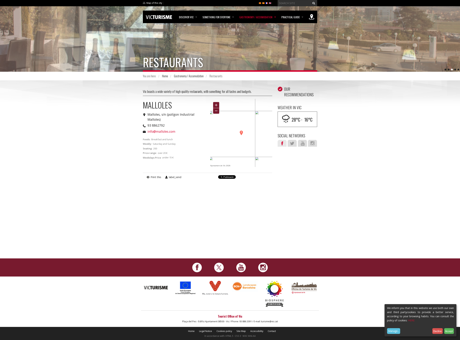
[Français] (266, 3)
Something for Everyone (216, 17)
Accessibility (256, 331)
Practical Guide (290, 17)
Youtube (302, 143)
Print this (156, 177)
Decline (437, 331)
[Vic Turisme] (159, 16)
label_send (175, 177)
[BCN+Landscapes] (245, 286)
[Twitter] (219, 267)
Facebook (282, 143)
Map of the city (154, 2)
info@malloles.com (161, 131)
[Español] (263, 3)
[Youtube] (241, 267)
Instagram (312, 143)
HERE (411, 320)
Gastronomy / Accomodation (255, 17)
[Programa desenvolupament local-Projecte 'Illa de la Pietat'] (185, 287)
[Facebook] (197, 267)
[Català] (260, 3)
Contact (272, 331)
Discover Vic (186, 17)
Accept (449, 331)
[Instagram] (263, 267)
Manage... (393, 331)
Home (165, 76)
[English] (270, 3)
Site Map (241, 331)
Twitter (292, 143)
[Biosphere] (274, 293)
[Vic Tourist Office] (304, 287)
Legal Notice (205, 331)
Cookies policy (224, 331)
